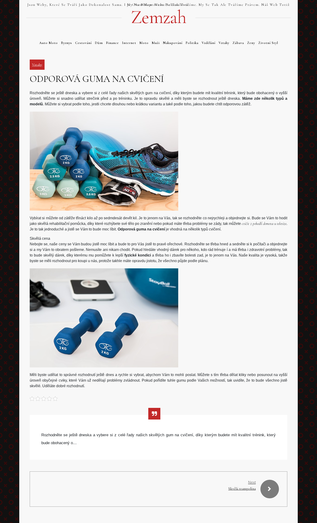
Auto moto (48, 43)
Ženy (251, 43)
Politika (192, 43)
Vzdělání (208, 43)
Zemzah (158, 17)
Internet (129, 43)
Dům (99, 43)
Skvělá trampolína (242, 488)
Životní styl (268, 43)
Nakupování (172, 43)
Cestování (83, 43)
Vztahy (224, 43)
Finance (112, 43)
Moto (144, 43)
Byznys (66, 43)
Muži (156, 43)
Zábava (238, 43)
